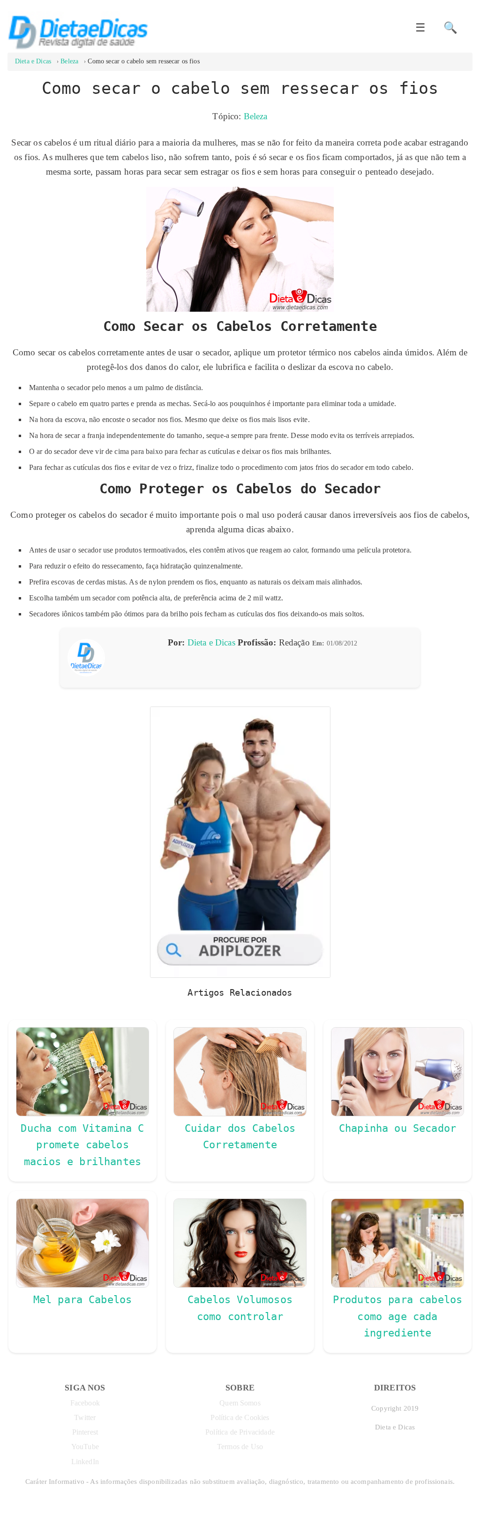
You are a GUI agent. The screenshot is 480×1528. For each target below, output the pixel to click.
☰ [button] (420, 28)
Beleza (256, 116)
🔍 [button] (450, 28)
